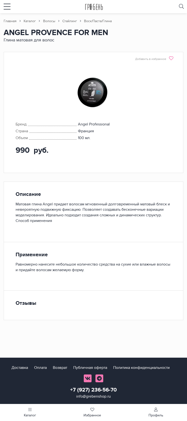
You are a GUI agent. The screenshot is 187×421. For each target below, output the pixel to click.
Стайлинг (69, 21)
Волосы (49, 21)
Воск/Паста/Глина (98, 21)
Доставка (19, 367)
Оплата (40, 367)
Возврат (60, 367)
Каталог (30, 21)
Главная (10, 21)
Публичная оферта (90, 367)
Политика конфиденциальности (141, 367)
